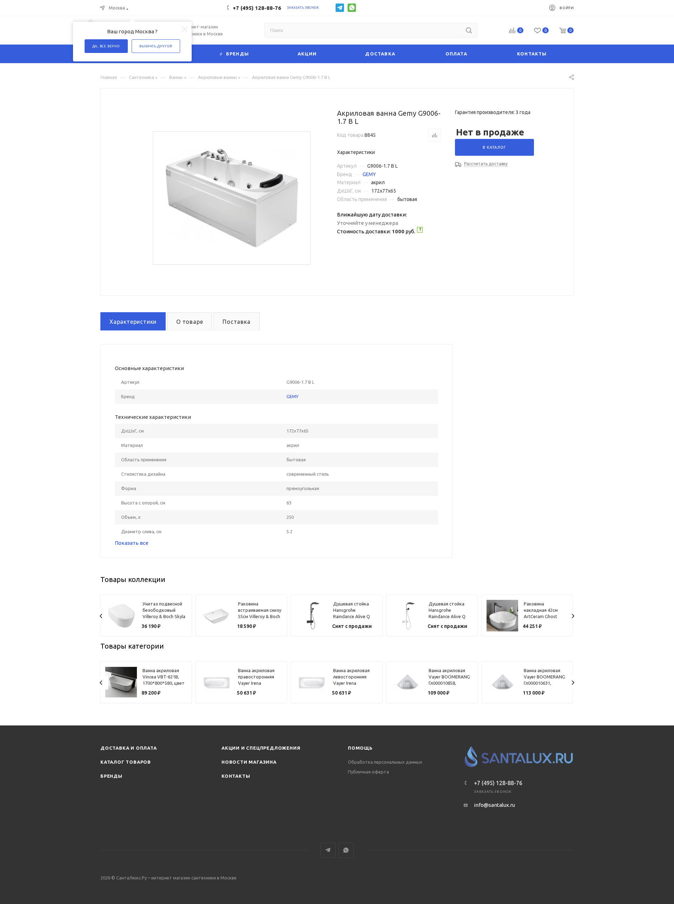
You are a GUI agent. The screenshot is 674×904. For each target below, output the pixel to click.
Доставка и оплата (128, 747)
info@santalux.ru (494, 805)
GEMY (369, 174)
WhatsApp (352, 8)
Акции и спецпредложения (261, 747)
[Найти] (468, 30)
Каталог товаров (125, 761)
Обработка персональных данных (385, 761)
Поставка (236, 322)
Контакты (236, 776)
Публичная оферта (368, 771)
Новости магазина (249, 761)
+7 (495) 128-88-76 (257, 8)
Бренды (111, 776)
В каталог (494, 147)
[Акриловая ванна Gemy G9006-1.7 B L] (232, 198)
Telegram (340, 8)
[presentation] (101, 616)
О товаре (189, 322)
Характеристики (133, 322)
